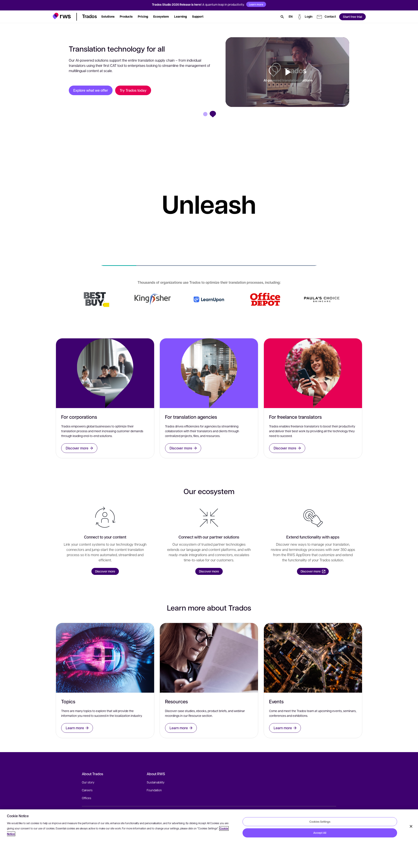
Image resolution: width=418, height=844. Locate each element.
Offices (86, 798)
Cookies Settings (319, 821)
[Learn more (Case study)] (153, 299)
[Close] (411, 826)
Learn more (256, 4)
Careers (87, 790)
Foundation (154, 790)
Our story (88, 782)
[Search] (282, 17)
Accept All (319, 833)
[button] (61, 16)
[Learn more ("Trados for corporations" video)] (96, 299)
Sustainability (155, 782)
